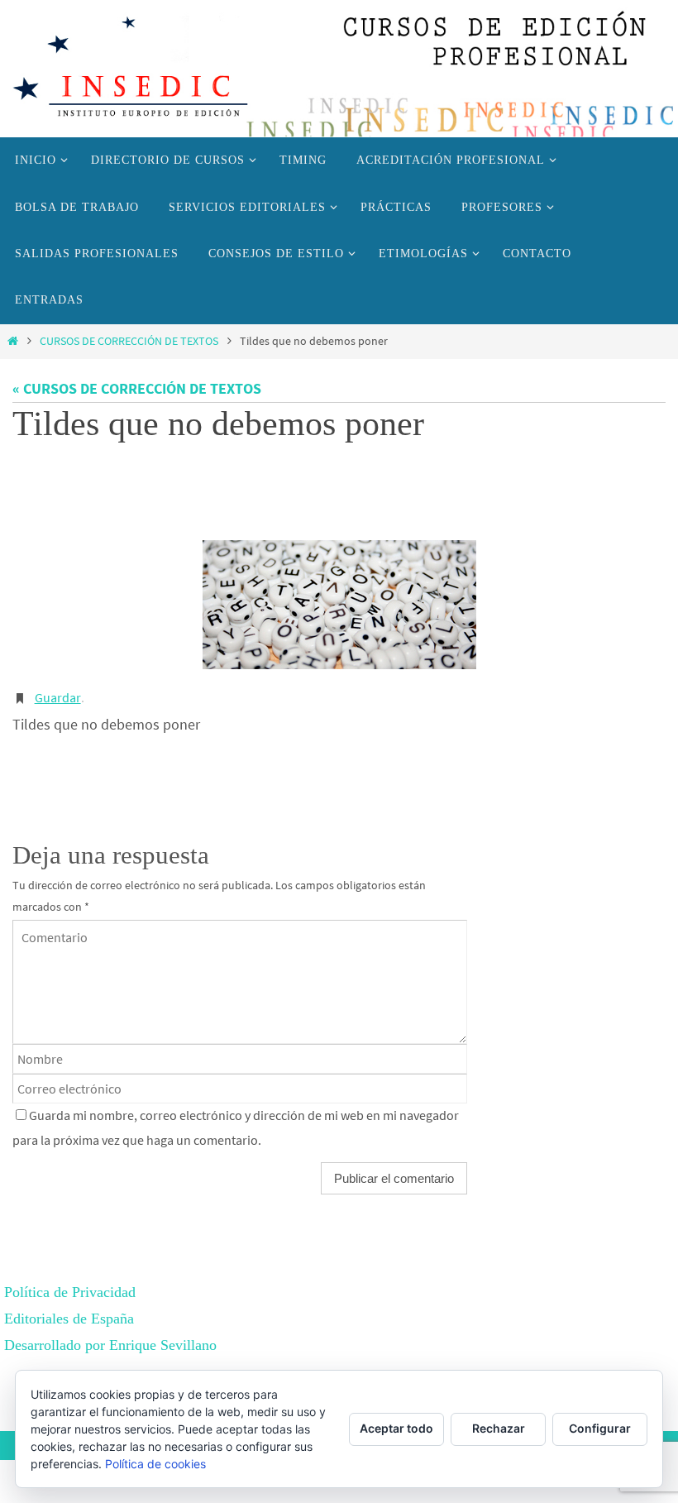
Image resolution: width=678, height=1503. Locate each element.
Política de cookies (155, 1464)
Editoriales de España (69, 1306)
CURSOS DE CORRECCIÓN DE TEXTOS (129, 340)
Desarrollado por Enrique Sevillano (110, 1332)
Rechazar (498, 1428)
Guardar (58, 687)
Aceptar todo (396, 1428)
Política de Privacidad (70, 1279)
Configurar (600, 1428)
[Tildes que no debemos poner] (339, 596)
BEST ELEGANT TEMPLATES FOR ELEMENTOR (166, 1360)
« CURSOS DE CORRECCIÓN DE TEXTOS (136, 388)
